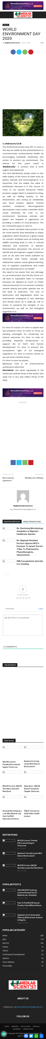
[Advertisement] (23, 80)
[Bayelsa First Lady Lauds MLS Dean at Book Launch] (34, 752)
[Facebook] (13, 52)
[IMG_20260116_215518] (23, 324)
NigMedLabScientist (12, 43)
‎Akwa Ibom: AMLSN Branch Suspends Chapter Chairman (32, 788)
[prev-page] (4, 573)
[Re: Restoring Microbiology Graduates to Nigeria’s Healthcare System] (9, 531)
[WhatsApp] (24, 52)
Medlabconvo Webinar (34, 478)
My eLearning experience (8, 479)
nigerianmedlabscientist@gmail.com (28, 1007)
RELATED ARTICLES (12, 522)
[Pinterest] (30, 52)
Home (7, 1026)
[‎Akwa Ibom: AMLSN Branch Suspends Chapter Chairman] (34, 777)
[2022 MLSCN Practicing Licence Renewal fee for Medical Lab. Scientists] (9, 893)
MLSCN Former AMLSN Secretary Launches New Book (12, 788)
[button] (4, 14)
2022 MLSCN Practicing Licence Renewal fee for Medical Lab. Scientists (27, 892)
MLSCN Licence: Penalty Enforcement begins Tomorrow (11, 764)
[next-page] (8, 573)
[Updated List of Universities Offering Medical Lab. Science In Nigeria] (9, 918)
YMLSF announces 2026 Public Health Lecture (31, 813)
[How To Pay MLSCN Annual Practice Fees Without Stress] (9, 906)
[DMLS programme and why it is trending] (9, 564)
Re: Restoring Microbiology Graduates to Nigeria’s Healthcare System (30, 531)
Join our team (26, 1026)
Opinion (5, 25)
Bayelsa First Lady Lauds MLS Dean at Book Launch (32, 763)
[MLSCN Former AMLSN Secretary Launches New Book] (12, 777)
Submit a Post (28, 1029)
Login (40, 609)
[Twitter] (19, 52)
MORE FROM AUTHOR (32, 522)
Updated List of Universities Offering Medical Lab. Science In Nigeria (30, 917)
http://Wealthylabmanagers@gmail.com (23, 509)
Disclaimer (17, 1029)
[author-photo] (23, 502)
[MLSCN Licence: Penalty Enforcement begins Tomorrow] (12, 753)
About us (36, 1026)
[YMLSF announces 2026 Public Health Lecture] (34, 802)
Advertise (15, 1026)
